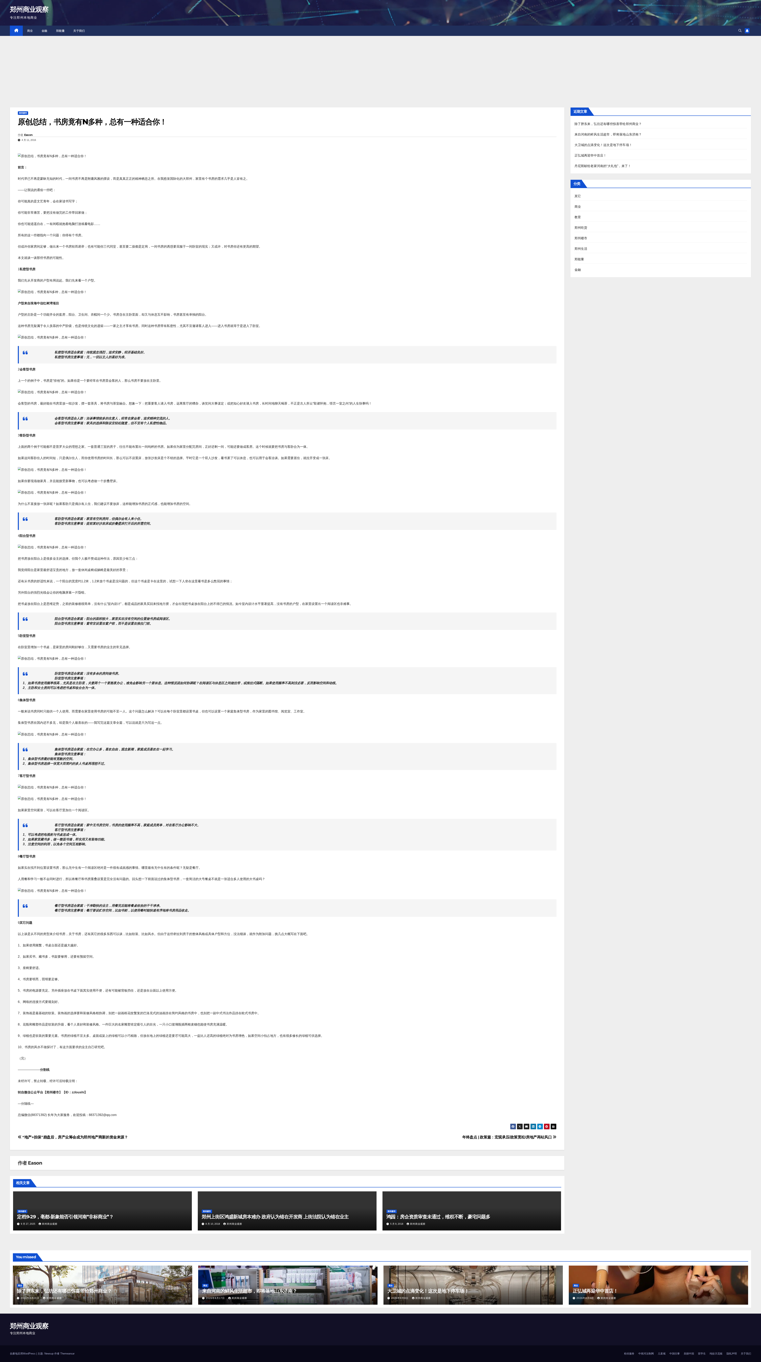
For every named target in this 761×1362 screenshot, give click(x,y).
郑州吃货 (581, 227)
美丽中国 (689, 1353)
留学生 (702, 1353)
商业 (30, 31)
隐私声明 (732, 1353)
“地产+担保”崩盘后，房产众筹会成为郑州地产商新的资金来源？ (75, 1137)
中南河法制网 (646, 1353)
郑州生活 (581, 248)
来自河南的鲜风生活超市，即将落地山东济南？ (608, 134)
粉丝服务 (629, 1353)
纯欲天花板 (716, 1353)
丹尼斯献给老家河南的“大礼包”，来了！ (603, 166)
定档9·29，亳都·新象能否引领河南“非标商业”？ (65, 1217)
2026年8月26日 (30, 1298)
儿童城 (661, 1353)
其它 (578, 196)
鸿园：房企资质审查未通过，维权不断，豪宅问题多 (438, 1217)
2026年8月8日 (400, 1298)
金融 (44, 31)
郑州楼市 (23, 113)
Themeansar (67, 1353)
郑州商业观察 (29, 9)
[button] (740, 30)
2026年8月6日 (585, 1298)
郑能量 (60, 31)
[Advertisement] (380, 65)
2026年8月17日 (216, 1298)
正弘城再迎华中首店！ (591, 155)
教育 (578, 217)
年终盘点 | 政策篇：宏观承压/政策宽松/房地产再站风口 (507, 1137)
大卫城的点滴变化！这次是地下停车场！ (603, 145)
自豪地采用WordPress (23, 1353)
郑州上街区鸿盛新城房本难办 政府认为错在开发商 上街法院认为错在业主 (275, 1217)
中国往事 (674, 1353)
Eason (28, 135)
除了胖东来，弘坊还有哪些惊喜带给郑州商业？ (608, 124)
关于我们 (79, 31)
